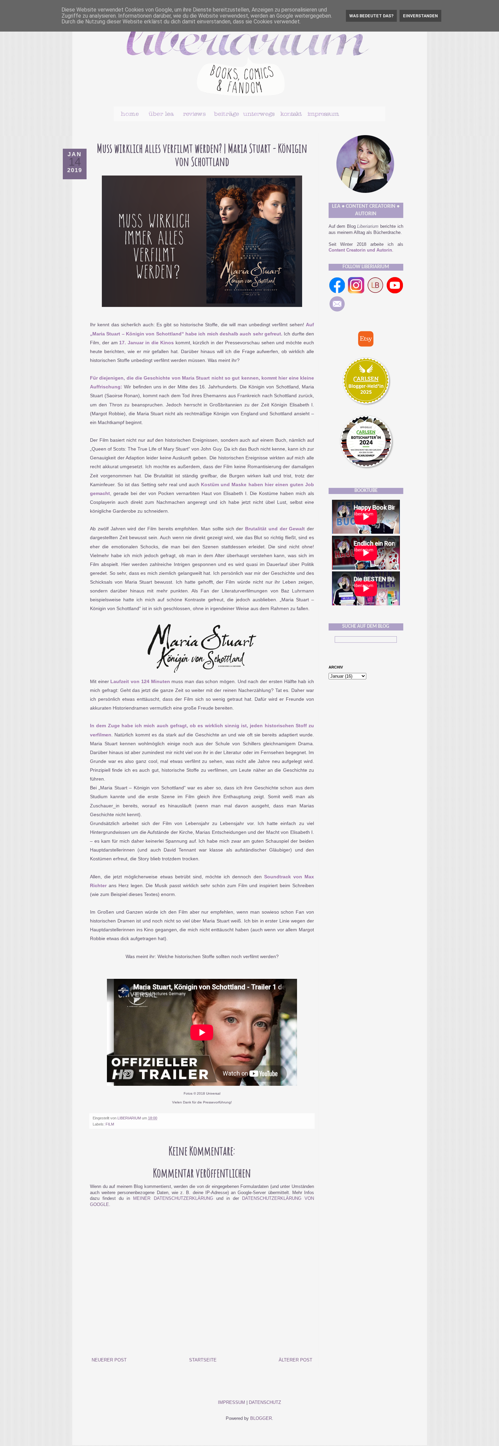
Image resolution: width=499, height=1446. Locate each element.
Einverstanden (420, 15)
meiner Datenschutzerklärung (173, 1198)
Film (110, 1124)
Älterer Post (295, 1360)
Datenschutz (265, 1402)
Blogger (261, 1418)
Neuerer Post (109, 1360)
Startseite (203, 1360)
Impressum (231, 1402)
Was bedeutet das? (371, 15)
